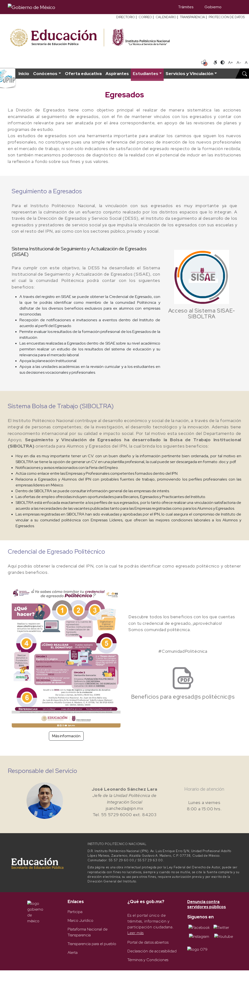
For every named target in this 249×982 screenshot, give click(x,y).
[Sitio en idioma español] (204, 62)
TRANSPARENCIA (192, 17)
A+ (230, 62)
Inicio (23, 73)
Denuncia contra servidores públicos (206, 904)
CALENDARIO (166, 17)
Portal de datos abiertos (148, 942)
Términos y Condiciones (147, 959)
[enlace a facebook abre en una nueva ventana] (199, 927)
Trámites (185, 6)
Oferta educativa (83, 73)
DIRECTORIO (125, 17)
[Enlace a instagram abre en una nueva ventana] (199, 936)
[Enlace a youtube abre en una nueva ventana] (223, 936)
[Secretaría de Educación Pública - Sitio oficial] (56, 37)
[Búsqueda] (234, 7)
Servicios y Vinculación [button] (189, 73)
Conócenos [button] (45, 73)
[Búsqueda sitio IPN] (244, 73)
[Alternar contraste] (222, 63)
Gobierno (213, 6)
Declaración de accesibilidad (152, 951)
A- (239, 62)
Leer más (135, 932)
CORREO (145, 17)
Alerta (73, 952)
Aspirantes (117, 73)
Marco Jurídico (80, 920)
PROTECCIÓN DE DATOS (227, 17)
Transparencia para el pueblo (92, 943)
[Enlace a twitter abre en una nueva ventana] (221, 927)
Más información (66, 735)
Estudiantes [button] (145, 73)
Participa (75, 911)
